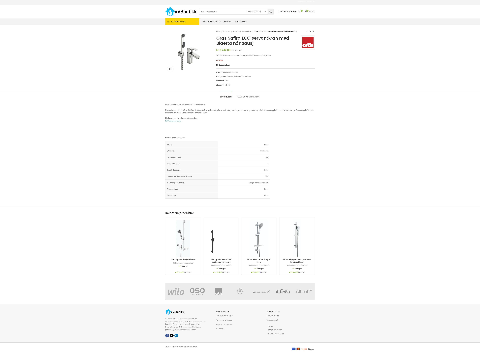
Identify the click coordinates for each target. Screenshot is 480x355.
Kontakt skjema (273, 316)
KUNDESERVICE (222, 311)
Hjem (218, 31)
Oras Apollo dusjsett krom (183, 259)
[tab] (226, 95)
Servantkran (246, 31)
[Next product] (313, 31)
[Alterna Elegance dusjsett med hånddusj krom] (297, 238)
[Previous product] (307, 31)
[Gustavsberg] (240, 291)
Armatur (236, 31)
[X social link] (226, 85)
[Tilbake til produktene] (310, 31)
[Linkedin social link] (229, 85)
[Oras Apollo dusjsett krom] (183, 238)
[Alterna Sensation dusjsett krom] (259, 238)
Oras (227, 81)
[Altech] (304, 291)
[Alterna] (282, 291)
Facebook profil (272, 320)
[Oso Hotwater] (197, 291)
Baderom (226, 31)
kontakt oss (273, 311)
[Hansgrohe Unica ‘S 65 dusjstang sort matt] (221, 238)
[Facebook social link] (223, 85)
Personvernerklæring (224, 320)
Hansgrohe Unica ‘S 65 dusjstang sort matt (221, 260)
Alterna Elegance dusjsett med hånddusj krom (297, 260)
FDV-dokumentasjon (173, 121)
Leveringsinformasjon (224, 316)
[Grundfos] (261, 291)
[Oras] (218, 291)
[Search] (271, 12)
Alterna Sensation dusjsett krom (259, 260)
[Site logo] (181, 11)
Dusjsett (190, 263)
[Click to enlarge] (170, 69)
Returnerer (220, 328)
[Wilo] (176, 291)
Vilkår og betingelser (224, 324)
